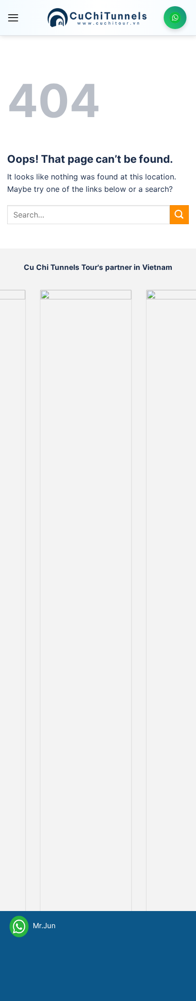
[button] (13, 18)
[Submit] (179, 214)
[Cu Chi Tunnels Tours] (97, 17)
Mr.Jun (43, 925)
